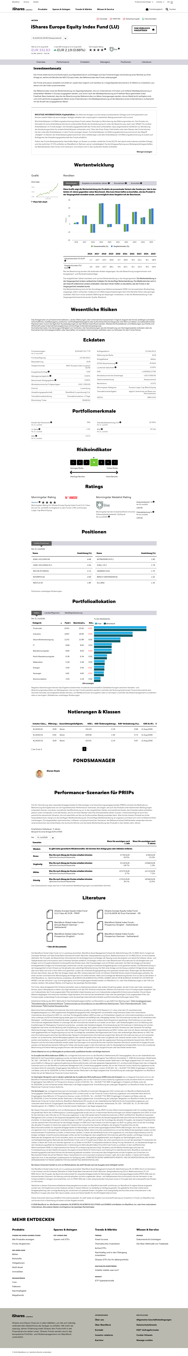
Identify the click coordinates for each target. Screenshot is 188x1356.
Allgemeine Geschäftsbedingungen (153, 1320)
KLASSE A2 (38, 729)
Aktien (15, 1254)
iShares (26, 2)
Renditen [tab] (68, 176)
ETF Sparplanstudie (104, 1281)
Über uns (99, 1320)
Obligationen (18, 1263)
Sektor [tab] (36, 613)
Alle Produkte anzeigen (23, 1240)
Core (14, 1282)
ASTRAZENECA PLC (105, 559)
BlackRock (15, 2)
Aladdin (36, 2)
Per (33, 837)
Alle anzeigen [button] (88, 683)
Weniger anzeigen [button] (144, 152)
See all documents (57, 947)
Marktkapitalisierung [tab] (73, 613)
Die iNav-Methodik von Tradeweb (152, 1244)
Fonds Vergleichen (21, 1244)
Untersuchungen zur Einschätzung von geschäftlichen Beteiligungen (91, 1004)
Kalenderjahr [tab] (71, 183)
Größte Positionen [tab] (41, 543)
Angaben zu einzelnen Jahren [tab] (94, 183)
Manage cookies (144, 1340)
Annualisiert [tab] (119, 183)
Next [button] (87, 749)
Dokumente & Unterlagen (148, 1240)
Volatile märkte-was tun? (107, 1270)
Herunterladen (150, 19)
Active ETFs (100, 1248)
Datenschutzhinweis (146, 1325)
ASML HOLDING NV (41, 559)
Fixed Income (101, 1240)
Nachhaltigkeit (19, 1291)
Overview (40, 62)
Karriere (99, 1340)
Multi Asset (17, 1267)
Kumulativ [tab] (135, 183)
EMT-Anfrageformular (147, 1330)
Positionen (126, 62)
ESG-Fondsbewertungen (141, 1001)
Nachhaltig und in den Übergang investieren (111, 1254)
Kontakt (99, 1330)
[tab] (46, 190)
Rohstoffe (17, 1259)
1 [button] (84, 749)
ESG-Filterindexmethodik (130, 1004)
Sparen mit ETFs (62, 1240)
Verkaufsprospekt (133, 19)
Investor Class (39, 724)
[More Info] (105, 49)
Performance (63, 62)
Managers (105, 62)
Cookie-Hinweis (144, 1335)
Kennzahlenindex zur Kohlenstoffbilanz (47, 1004)
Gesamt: (35, 502)
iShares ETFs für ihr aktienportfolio (111, 1260)
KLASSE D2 (38, 735)
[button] (167, 9)
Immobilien (17, 1272)
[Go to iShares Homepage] (22, 9)
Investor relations (104, 1335)
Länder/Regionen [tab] (52, 613)
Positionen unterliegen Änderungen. (46, 591)
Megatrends (18, 1295)
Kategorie (37, 623)
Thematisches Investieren (107, 1244)
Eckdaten (85, 62)
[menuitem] (42, 9)
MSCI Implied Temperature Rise (55, 1006)
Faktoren (16, 1287)
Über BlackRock (103, 1325)
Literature (146, 62)
